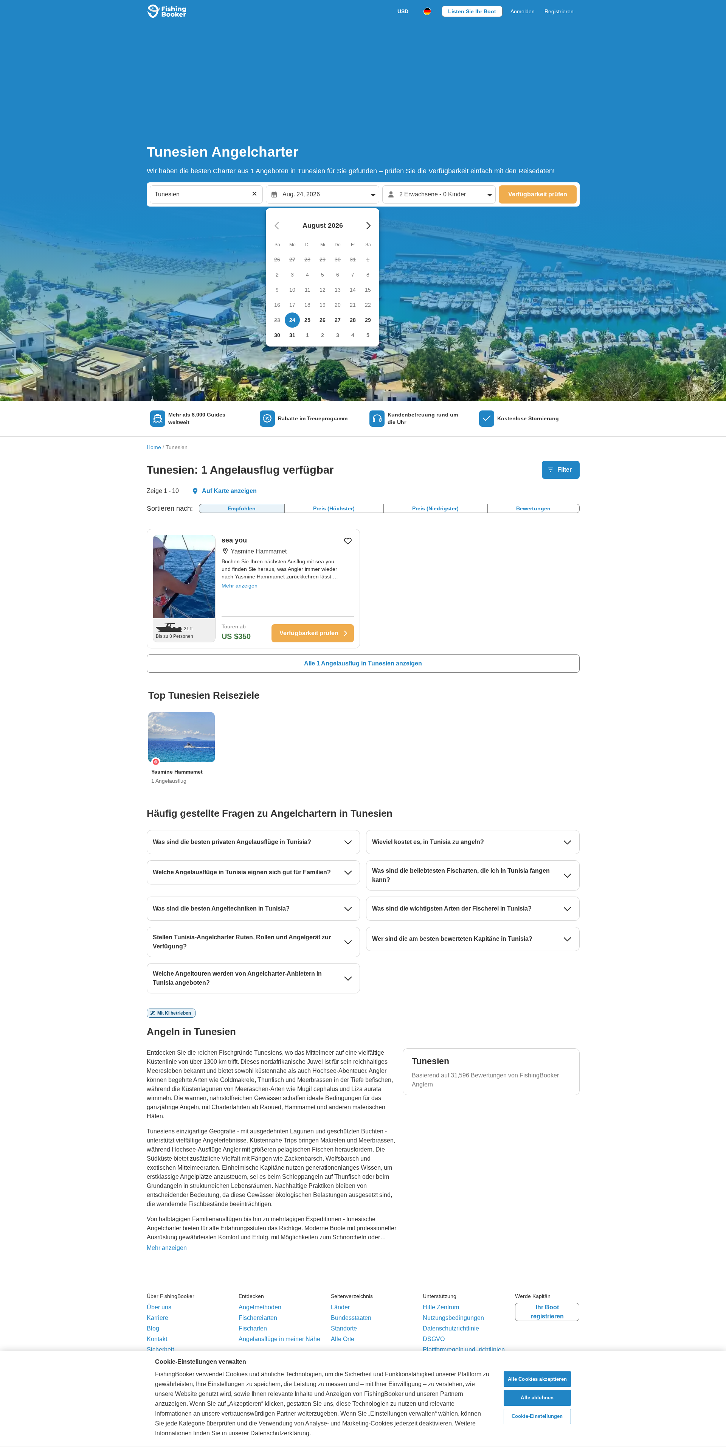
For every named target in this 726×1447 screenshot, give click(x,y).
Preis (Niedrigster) (435, 508)
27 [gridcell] (338, 320)
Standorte (344, 1328)
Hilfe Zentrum (441, 1307)
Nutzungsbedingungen (453, 1318)
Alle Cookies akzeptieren (537, 1379)
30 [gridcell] (277, 335)
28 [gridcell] (353, 320)
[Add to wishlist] (348, 541)
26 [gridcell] (323, 320)
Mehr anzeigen (240, 586)
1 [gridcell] (307, 335)
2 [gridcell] (322, 335)
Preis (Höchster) (334, 508)
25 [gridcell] (307, 320)
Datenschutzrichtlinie (451, 1328)
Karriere (157, 1318)
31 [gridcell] (292, 335)
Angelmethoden (260, 1307)
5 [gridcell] (367, 335)
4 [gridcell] (352, 335)
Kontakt (157, 1339)
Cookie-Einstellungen (537, 1416)
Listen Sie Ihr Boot (472, 11)
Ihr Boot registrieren (547, 1312)
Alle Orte (342, 1339)
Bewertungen (533, 508)
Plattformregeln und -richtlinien (464, 1349)
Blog (153, 1328)
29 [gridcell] (368, 320)
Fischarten (253, 1328)
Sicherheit (160, 1349)
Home (154, 447)
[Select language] (427, 11)
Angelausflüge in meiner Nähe (279, 1339)
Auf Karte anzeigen (229, 491)
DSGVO (434, 1339)
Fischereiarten (258, 1318)
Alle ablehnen (537, 1397)
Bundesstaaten (351, 1318)
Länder (340, 1307)
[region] (363, 1399)
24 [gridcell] (292, 320)
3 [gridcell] (337, 335)
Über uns (159, 1307)
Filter (564, 469)
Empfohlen (242, 508)
